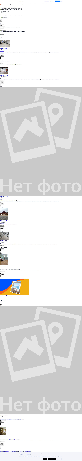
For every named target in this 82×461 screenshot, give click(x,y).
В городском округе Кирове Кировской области (15, 451)
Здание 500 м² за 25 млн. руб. (3, 48)
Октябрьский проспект (11, 439)
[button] (41, 5)
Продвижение (35, 453)
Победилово (14, 200)
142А (12, 200)
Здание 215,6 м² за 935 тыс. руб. (4, 196)
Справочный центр (22, 452)
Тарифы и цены (21, 453)
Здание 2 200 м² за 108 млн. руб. (4, 75)
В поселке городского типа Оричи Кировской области (25, 451)
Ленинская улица (13, 269)
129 (18, 419)
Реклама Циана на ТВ (51, 452)
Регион (1, 24)
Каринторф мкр (9, 269)
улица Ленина (16, 419)
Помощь (42, 453)
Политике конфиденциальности (58, 456)
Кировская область (2, 269)
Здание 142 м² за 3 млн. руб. (3, 220)
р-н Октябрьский (7, 439)
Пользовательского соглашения (11, 64)
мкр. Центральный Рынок (12, 419)
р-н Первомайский (8, 419)
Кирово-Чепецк (5, 269)
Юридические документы (29, 452)
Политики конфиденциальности (18, 64)
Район (2, 24)
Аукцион (42, 452)
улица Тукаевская (9, 200)
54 (14, 439)
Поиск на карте (35, 452)
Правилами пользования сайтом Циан (25, 456)
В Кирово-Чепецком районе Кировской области (5, 451)
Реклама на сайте (28, 453)
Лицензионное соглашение (38, 456)
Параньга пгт (6, 200)
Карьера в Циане (21, 454)
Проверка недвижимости (58, 453)
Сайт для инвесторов (29, 454)
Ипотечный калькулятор (51, 453)
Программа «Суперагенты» (58, 452)
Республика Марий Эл (2, 200)
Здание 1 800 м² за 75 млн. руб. (3, 240)
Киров (4, 419)
